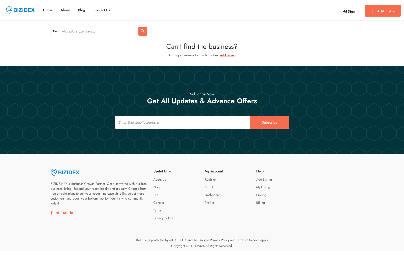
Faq (156, 195)
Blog (81, 10)
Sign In (209, 187)
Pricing (261, 195)
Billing (260, 202)
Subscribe (269, 122)
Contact (158, 202)
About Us (159, 179)
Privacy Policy (163, 218)
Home (47, 10)
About (65, 10)
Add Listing (387, 11)
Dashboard (212, 195)
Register (210, 179)
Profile (209, 202)
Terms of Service (248, 240)
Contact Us (102, 10)
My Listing (263, 187)
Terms (157, 210)
